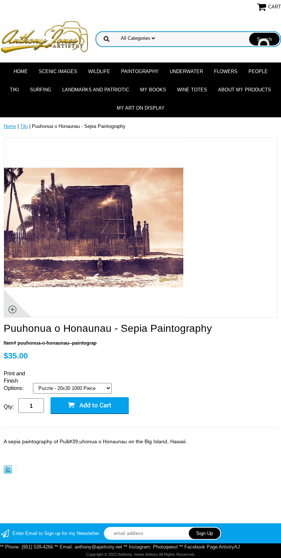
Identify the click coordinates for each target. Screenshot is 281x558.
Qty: (9, 406)
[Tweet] (8, 472)
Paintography (140, 71)
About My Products (244, 89)
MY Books (153, 89)
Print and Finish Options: (14, 380)
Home (21, 71)
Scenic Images (58, 71)
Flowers (225, 71)
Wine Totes (192, 89)
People (258, 71)
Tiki (14, 89)
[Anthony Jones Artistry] (45, 38)
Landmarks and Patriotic (95, 89)
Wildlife (99, 71)
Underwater (186, 71)
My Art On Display (141, 108)
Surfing (40, 89)
